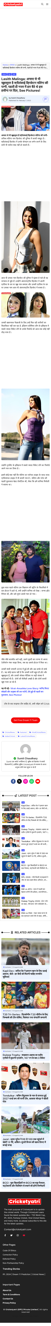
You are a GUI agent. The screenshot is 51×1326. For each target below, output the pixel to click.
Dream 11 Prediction (21, 1274)
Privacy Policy (32, 1316)
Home (5, 65)
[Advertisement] (25, 36)
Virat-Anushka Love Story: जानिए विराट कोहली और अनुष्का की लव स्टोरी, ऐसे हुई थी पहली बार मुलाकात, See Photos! (25, 691)
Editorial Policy (9, 1259)
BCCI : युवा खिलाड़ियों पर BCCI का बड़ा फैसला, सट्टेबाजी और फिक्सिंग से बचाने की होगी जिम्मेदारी (34, 868)
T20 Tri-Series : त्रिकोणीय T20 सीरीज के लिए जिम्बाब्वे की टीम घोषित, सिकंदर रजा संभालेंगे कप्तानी (34, 820)
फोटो (14, 74)
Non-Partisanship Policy (13, 1263)
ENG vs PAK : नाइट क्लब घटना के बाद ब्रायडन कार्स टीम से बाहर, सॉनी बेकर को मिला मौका (34, 916)
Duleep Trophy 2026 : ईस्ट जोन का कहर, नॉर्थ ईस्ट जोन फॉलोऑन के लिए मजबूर (34, 904)
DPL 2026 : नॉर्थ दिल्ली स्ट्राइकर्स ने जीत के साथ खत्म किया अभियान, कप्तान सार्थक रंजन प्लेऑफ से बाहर (34, 880)
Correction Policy (10, 1254)
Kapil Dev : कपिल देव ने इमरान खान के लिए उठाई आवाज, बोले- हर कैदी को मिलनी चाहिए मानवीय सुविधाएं (34, 808)
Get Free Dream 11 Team (25, 720)
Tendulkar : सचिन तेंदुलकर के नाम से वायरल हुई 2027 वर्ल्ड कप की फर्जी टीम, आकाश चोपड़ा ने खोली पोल (34, 844)
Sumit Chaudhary (18, 98)
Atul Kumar (8, 967)
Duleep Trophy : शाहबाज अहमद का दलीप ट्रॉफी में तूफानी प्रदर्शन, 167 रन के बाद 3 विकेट (34, 832)
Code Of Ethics (9, 1250)
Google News (18, 1316)
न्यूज (9, 74)
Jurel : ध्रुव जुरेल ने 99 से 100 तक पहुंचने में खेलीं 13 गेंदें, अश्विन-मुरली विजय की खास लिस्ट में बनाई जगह (34, 856)
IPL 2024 (7, 1274)
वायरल (12, 65)
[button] (42, 4)
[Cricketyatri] (13, 4)
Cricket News (38, 1274)
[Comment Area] (45, 99)
